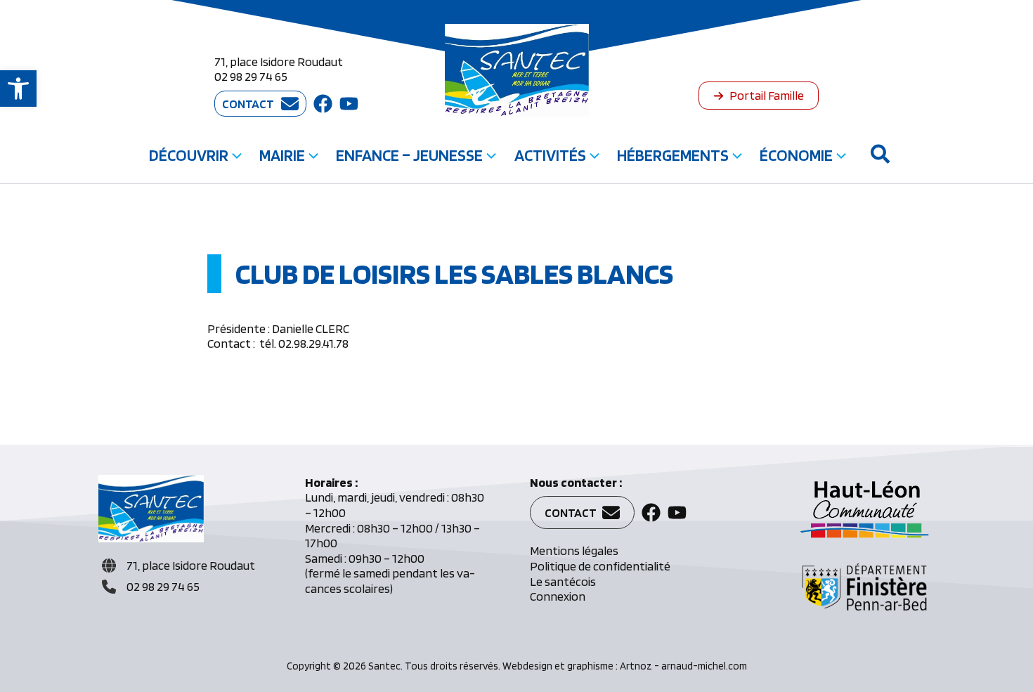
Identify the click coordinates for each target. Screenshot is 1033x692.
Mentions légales (574, 550)
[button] (18, 88)
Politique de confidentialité (600, 566)
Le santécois (563, 581)
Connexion (557, 596)
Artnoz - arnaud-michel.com (683, 666)
